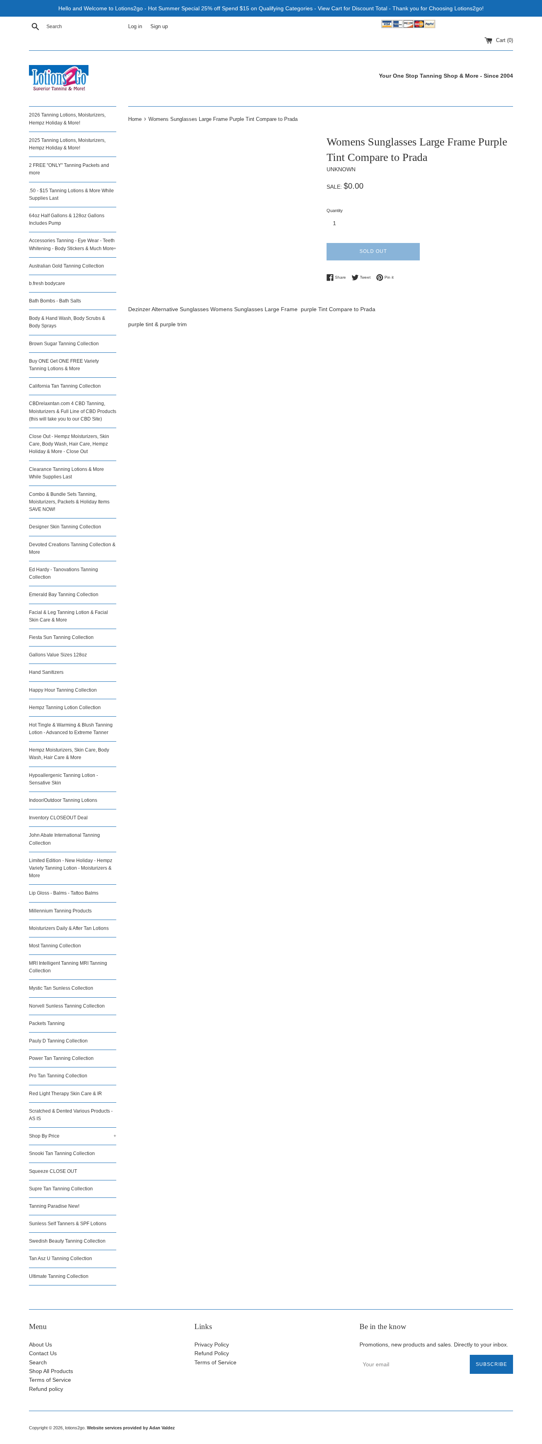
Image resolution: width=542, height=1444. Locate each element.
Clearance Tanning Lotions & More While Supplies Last (66, 473)
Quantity (335, 210)
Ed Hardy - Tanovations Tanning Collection (63, 573)
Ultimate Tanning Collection (58, 1276)
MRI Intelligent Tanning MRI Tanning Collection (68, 967)
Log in (135, 26)
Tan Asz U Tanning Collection (60, 1258)
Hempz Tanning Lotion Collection (65, 707)
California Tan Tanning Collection (65, 386)
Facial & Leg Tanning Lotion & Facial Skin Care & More (68, 616)
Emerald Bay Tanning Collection (63, 594)
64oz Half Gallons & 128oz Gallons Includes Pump (66, 219)
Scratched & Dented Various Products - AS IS (71, 1114)
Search (38, 1362)
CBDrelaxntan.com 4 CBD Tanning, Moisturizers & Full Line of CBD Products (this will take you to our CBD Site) (72, 411)
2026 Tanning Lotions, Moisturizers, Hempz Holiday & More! (67, 118)
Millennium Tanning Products (60, 911)
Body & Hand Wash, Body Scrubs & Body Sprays (67, 322)
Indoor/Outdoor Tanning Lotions (63, 800)
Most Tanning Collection (55, 946)
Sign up (159, 26)
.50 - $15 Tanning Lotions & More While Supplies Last (71, 194)
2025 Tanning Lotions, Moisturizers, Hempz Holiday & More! (67, 144)
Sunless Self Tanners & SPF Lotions (67, 1223)
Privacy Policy (211, 1344)
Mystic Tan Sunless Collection (61, 988)
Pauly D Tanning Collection (58, 1041)
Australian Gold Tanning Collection (66, 266)
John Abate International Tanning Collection (64, 838)
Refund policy (46, 1389)
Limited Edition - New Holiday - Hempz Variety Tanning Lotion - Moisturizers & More (70, 868)
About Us (40, 1344)
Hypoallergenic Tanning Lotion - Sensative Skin (63, 779)
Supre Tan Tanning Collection (61, 1189)
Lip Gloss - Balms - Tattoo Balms (63, 893)
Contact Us (43, 1353)
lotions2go (75, 1427)
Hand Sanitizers (46, 672)
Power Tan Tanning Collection (61, 1058)
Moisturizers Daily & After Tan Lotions (69, 928)
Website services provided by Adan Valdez (131, 1427)
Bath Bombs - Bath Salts (55, 301)
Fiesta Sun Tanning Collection (61, 637)
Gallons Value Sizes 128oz (58, 655)
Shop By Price (72, 1136)
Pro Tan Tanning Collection (58, 1076)
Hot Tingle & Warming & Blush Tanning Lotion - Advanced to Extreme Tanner (71, 728)
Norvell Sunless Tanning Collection (67, 1006)
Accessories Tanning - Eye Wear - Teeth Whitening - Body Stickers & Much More (72, 244)
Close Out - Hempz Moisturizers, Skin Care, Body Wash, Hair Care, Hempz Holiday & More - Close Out (69, 444)
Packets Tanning (47, 1023)
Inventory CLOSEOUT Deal (58, 817)
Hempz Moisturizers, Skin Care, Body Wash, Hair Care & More (69, 753)
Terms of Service (50, 1380)
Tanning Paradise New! (54, 1206)
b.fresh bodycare (47, 283)
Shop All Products (51, 1371)
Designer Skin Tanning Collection (65, 527)
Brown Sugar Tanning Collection (64, 343)
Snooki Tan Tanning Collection (62, 1153)
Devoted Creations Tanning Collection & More (72, 548)
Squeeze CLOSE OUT (53, 1171)
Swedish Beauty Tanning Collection (67, 1241)
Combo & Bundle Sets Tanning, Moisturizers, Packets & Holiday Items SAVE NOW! (69, 502)
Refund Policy (211, 1353)
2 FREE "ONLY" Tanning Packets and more (69, 169)
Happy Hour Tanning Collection (63, 690)
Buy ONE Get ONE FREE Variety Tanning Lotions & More (64, 364)
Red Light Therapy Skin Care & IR (65, 1093)
